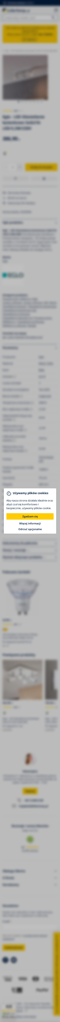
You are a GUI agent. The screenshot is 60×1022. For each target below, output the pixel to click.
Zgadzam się (30, 516)
